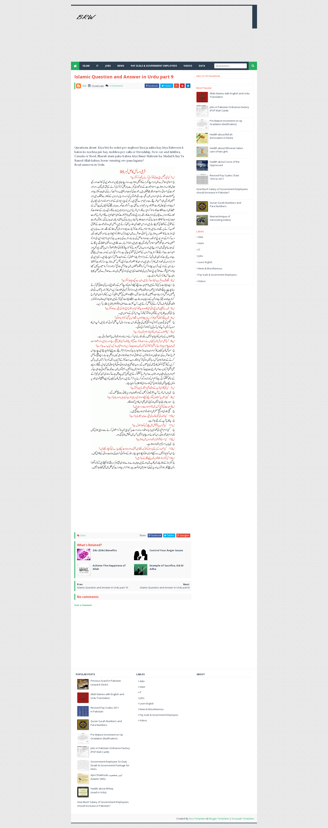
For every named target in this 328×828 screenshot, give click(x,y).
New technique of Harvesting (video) (220, 218)
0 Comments (116, 85)
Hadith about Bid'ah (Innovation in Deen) (221, 136)
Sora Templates (197, 818)
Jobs (200, 256)
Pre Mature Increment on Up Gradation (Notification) (226, 122)
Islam (86, 65)
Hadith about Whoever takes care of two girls (226, 149)
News (120, 65)
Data (202, 65)
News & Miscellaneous (210, 268)
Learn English (205, 262)
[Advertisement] (180, 35)
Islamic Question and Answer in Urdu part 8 (164, 587)
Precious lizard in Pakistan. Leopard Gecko (106, 682)
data (200, 237)
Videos (188, 65)
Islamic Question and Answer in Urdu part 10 (102, 587)
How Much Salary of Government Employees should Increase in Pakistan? (222, 190)
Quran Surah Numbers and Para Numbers (225, 204)
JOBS (108, 65)
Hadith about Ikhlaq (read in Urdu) (102, 790)
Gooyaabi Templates (243, 818)
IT (97, 65)
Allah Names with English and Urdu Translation (107, 696)
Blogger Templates (219, 818)
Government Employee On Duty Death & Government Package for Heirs (110, 765)
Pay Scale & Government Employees (154, 65)
